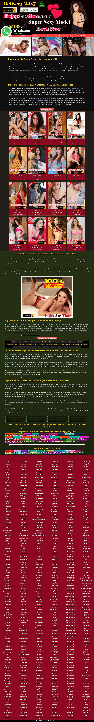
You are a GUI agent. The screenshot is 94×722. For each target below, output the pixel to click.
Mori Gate (55, 649)
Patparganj (54, 582)
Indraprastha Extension (55, 715)
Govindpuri (54, 607)
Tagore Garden (55, 709)
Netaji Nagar (54, 656)
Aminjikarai (39, 676)
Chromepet (39, 680)
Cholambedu (55, 479)
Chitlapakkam (39, 617)
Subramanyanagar (39, 501)
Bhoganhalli (39, 479)
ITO (55, 612)
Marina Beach (39, 614)
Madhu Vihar (55, 641)
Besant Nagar (39, 573)
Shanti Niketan (55, 694)
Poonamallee (39, 670)
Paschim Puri (55, 684)
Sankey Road (39, 469)
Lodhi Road (54, 667)
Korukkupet (54, 482)
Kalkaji (54, 617)
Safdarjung (54, 549)
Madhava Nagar (39, 461)
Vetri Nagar (39, 709)
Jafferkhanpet (55, 471)
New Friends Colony (54, 599)
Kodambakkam (39, 646)
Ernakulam (44, 341)
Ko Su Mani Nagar (39, 623)
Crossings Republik (55, 557)
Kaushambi (54, 633)
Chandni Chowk (54, 509)
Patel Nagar (54, 594)
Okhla (55, 540)
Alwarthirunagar (54, 477)
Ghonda (55, 606)
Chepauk (39, 643)
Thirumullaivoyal (39, 717)
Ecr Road (39, 588)
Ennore (54, 467)
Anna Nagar (39, 559)
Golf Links (55, 628)
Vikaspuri (55, 572)
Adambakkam (39, 667)
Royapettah (39, 572)
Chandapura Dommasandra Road (39, 519)
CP (54, 556)
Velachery (39, 569)
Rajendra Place (55, 586)
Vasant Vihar (55, 570)
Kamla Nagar (55, 619)
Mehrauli (55, 647)
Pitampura (55, 543)
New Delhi (55, 681)
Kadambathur (55, 461)
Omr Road (39, 586)
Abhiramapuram (39, 673)
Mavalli (39, 512)
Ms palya (39, 546)
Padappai (39, 689)
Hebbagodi (39, 538)
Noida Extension (54, 493)
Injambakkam (39, 561)
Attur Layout (39, 516)
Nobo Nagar (39, 463)
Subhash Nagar (54, 562)
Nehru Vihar (54, 680)
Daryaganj (55, 625)
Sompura (39, 543)
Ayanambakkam (39, 678)
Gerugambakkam (39, 715)
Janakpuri (55, 524)
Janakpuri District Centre (54, 717)
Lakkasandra (39, 530)
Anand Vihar (54, 713)
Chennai (35, 35)
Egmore (39, 585)
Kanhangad (29, 344)
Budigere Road (39, 467)
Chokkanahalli (39, 475)
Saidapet (39, 604)
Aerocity (55, 501)
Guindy (39, 602)
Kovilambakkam (39, 564)
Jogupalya (39, 514)
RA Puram (39, 577)
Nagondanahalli (39, 485)
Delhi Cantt (54, 512)
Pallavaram (39, 656)
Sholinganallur (39, 553)
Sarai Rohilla (55, 691)
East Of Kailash (54, 516)
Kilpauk (39, 644)
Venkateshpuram (39, 488)
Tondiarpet (39, 702)
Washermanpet (55, 469)
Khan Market (55, 636)
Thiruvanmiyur (39, 578)
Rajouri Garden (55, 575)
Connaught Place (55, 508)
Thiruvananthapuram (35, 341)
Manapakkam (39, 686)
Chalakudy (64, 341)
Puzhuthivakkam (39, 710)
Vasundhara (54, 710)
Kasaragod (42, 344)
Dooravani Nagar (39, 466)
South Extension (54, 588)
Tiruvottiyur (39, 701)
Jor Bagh (55, 614)
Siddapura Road (39, 540)
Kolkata (58, 35)
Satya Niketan (55, 705)
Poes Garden (39, 591)
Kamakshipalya (39, 474)
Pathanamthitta (29, 346)
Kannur (35, 344)
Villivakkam (39, 609)
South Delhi (54, 559)
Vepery (39, 652)
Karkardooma (55, 664)
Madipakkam (39, 567)
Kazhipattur (54, 472)
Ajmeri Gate (54, 712)
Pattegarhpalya (39, 495)
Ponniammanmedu (55, 463)
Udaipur (55, 496)
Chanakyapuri (55, 506)
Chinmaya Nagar (39, 636)
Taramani (39, 593)
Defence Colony (54, 511)
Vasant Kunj (54, 569)
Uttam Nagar (54, 567)
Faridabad (55, 490)
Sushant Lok (55, 707)
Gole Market (54, 699)
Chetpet (39, 664)
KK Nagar (39, 654)
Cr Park (54, 601)
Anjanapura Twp (39, 527)
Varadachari (39, 651)
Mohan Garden (55, 672)
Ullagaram (39, 638)
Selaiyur (39, 696)
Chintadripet (39, 615)
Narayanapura (39, 496)
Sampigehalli (39, 482)
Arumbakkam (39, 639)
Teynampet (39, 580)
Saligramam (39, 606)
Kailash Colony (54, 615)
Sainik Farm (54, 689)
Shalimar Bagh (55, 693)
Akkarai (54, 485)
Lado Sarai (54, 638)
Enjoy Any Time (44, 720)
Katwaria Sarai (55, 631)
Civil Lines (54, 697)
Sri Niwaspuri (55, 696)
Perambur (39, 668)
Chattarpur (54, 596)
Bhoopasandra (39, 464)
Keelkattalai (39, 683)
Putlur (39, 718)
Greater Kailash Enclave (55, 609)
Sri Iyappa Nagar (54, 483)
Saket (55, 551)
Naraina (54, 593)
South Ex (55, 561)
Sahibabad (54, 688)
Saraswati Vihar (54, 702)
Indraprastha (55, 610)
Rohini (54, 548)
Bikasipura (39, 471)
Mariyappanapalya (39, 520)
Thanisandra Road (39, 545)
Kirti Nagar (54, 578)
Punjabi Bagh (55, 546)
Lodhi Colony (55, 639)
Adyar (39, 554)
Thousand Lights (39, 607)
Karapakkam (39, 681)
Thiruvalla (60, 346)
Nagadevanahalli (39, 487)
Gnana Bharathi (39, 522)
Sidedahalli (39, 541)
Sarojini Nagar (55, 553)
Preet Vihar (54, 545)
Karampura (54, 620)
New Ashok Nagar (55, 659)
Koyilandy (61, 344)
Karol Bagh (54, 525)
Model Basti (54, 668)
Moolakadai (54, 464)
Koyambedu (39, 598)
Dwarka (54, 514)
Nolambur (55, 480)
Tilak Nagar (54, 565)
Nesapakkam (39, 647)
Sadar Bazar (54, 704)
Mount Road (39, 659)
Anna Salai (39, 596)
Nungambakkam (39, 557)
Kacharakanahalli (39, 477)
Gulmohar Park (55, 701)
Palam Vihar (54, 580)
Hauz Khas (54, 500)
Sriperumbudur (39, 672)
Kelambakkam (39, 684)
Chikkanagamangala (39, 493)
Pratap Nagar (55, 686)
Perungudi (39, 649)
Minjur (39, 688)
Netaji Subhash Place (54, 657)
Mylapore (39, 570)
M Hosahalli (39, 532)
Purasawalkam (39, 691)
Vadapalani (39, 582)
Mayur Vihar (54, 646)
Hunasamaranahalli (39, 508)
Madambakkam (39, 707)
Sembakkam (39, 705)
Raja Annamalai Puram (39, 627)
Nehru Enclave (55, 675)
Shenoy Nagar (39, 697)
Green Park (54, 520)
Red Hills (39, 693)
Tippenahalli (39, 480)
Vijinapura (39, 528)
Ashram (54, 622)
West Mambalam (39, 631)
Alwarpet (39, 556)
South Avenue (55, 554)
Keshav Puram (55, 635)
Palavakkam (39, 635)
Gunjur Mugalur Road (39, 483)
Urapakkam (39, 565)
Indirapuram (54, 583)
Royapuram (39, 694)
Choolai (39, 665)
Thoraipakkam (39, 562)
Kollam (55, 344)
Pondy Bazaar (39, 662)
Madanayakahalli (39, 509)
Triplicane (55, 488)
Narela (54, 654)
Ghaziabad (54, 604)
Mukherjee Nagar (55, 651)
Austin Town (39, 549)
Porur (39, 551)
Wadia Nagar (39, 630)
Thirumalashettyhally (39, 504)
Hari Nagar (55, 522)
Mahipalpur (54, 530)
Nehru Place (54, 678)
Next (4, 46)
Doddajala (39, 517)
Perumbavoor (45, 346)
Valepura (39, 511)
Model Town (54, 670)
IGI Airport (55, 665)
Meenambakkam (39, 657)
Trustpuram (39, 628)
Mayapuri (55, 644)
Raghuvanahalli (39, 498)
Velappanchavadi (55, 487)
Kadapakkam (55, 475)
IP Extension (55, 630)
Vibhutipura (39, 506)
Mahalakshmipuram (39, 533)
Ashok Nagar (55, 598)
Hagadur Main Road (39, 525)
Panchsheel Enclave (54, 660)
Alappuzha (57, 341)
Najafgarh (55, 652)
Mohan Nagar (55, 673)
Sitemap (59, 720)
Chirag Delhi (54, 623)
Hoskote (39, 548)
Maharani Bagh (55, 643)
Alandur (39, 675)
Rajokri (54, 590)
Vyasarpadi (39, 704)
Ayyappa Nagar (39, 524)
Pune (47, 35)
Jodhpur (55, 498)
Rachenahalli (39, 472)
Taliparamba (53, 346)
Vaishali (55, 573)
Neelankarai (39, 612)
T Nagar (39, 583)
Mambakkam (39, 713)
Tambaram (39, 699)
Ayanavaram (39, 641)
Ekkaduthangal (39, 620)
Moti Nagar (54, 535)
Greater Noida (55, 491)
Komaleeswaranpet (39, 633)
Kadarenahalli (39, 500)
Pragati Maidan (55, 662)
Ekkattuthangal (39, 601)
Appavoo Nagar (39, 599)
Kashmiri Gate (55, 591)
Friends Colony (54, 517)
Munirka (55, 537)
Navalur (39, 660)
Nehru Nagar (55, 676)
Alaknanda (54, 503)
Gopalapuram (39, 594)
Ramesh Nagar (55, 627)
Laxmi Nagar (55, 528)
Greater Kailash (54, 519)
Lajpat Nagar (55, 527)
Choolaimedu (39, 619)
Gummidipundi (55, 466)
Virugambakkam (39, 610)
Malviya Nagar (55, 532)
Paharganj (55, 541)
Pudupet (39, 625)
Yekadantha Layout (39, 503)
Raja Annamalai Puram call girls (60, 324)
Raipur (54, 495)
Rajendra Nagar (54, 585)
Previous (90, 46)
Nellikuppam (39, 712)
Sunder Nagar (55, 564)
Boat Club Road (39, 590)
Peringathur (37, 346)
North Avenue (55, 538)
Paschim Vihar (55, 577)
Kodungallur (49, 344)
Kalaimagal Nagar (39, 622)
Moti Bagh (55, 533)
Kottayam (51, 341)
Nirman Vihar (55, 683)
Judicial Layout (39, 491)
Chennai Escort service (64, 75)
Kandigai (55, 474)
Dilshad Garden (54, 602)
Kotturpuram (39, 575)
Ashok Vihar (54, 504)
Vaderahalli (39, 490)
